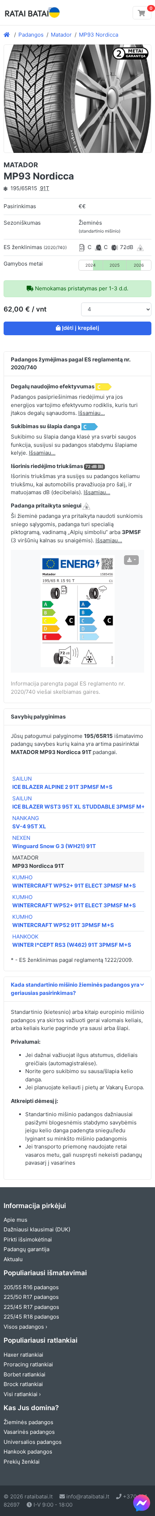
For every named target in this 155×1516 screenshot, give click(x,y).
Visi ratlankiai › (22, 1394)
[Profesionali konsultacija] (141, 1502)
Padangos (31, 34)
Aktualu (13, 1259)
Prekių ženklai (22, 1461)
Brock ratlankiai (23, 1384)
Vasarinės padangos (29, 1431)
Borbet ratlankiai (24, 1374)
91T (44, 188)
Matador (61, 34)
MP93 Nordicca (98, 34)
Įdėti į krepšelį (80, 327)
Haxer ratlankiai (23, 1354)
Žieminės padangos (28, 1422)
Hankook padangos (28, 1451)
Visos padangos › (25, 1326)
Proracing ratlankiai (28, 1364)
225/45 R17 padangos (31, 1307)
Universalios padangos (33, 1441)
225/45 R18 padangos (31, 1316)
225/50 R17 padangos (31, 1296)
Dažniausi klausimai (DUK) (37, 1229)
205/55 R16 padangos (31, 1287)
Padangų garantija (26, 1249)
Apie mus (15, 1219)
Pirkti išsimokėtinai (28, 1239)
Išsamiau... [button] (91, 413)
